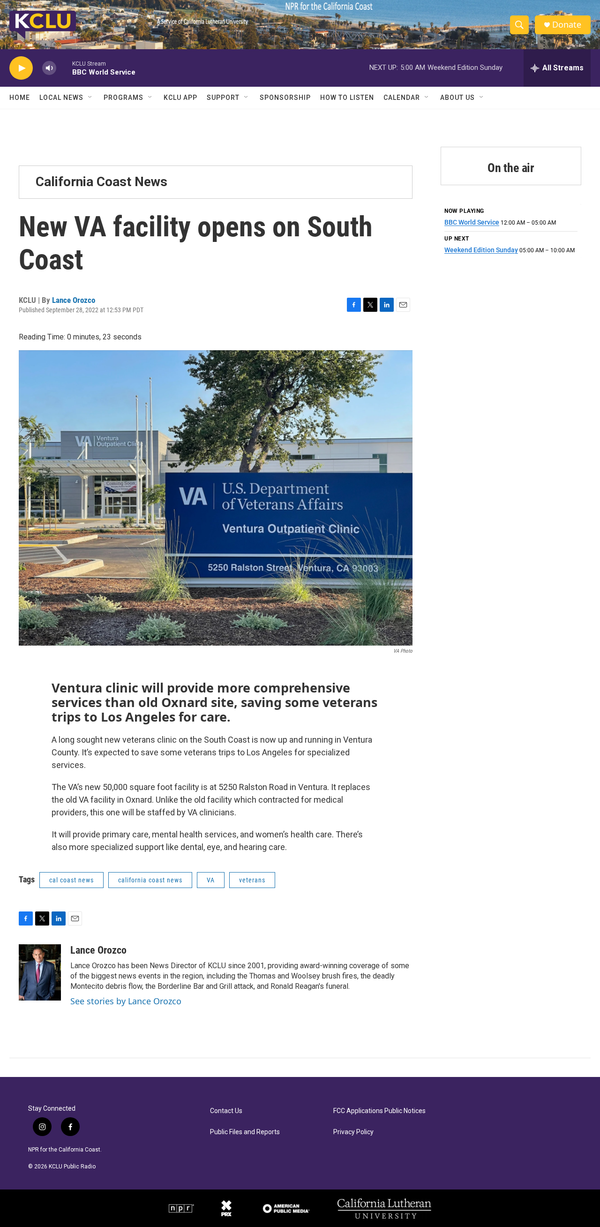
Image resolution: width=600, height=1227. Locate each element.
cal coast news (71, 880)
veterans (252, 880)
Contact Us (226, 1110)
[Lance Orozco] (40, 972)
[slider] (64, 68)
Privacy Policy (353, 1132)
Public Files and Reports (245, 1132)
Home (19, 97)
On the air (511, 168)
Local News (61, 97)
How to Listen (347, 97)
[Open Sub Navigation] (90, 97)
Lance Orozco (73, 300)
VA (211, 880)
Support (223, 97)
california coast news (150, 880)
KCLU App (180, 97)
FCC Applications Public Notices (379, 1110)
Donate (566, 25)
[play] (21, 68)
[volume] (49, 68)
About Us (457, 97)
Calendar (401, 97)
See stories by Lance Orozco (125, 1001)
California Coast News (101, 181)
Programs (123, 97)
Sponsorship (285, 97)
